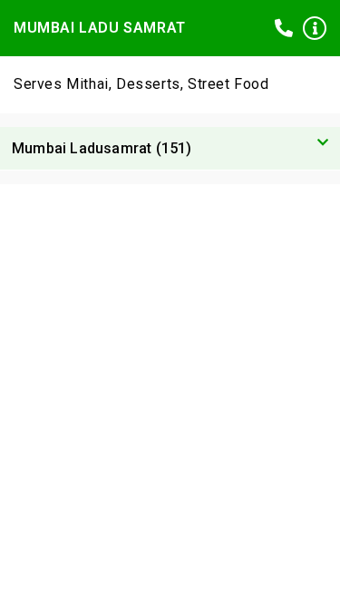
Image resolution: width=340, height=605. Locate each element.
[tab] (170, 149)
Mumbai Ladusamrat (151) (102, 148)
